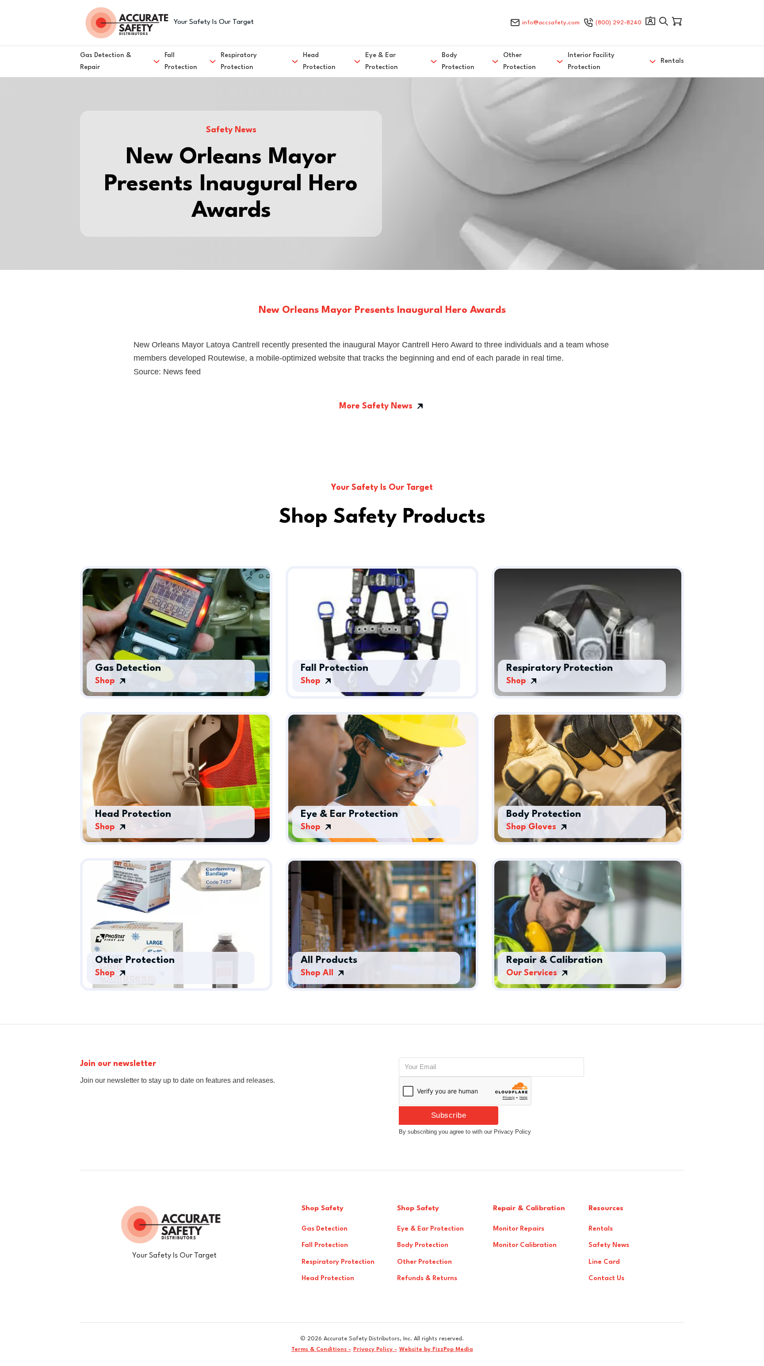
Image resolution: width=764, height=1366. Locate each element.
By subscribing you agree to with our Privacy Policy (465, 1131)
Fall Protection (180, 61)
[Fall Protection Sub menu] (212, 61)
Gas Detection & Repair (105, 61)
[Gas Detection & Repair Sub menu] (156, 61)
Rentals (672, 61)
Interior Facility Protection (591, 61)
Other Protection (519, 61)
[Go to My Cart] (677, 23)
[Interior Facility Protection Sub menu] (652, 61)
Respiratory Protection (239, 61)
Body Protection (458, 61)
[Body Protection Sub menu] (495, 61)
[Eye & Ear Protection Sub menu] (433, 61)
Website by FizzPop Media (436, 1349)
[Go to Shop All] (663, 23)
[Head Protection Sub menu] (357, 61)
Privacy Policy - (375, 1349)
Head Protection (319, 61)
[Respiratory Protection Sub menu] (294, 61)
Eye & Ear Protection (381, 61)
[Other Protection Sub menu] (559, 61)
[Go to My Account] (650, 23)
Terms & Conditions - (321, 1349)
